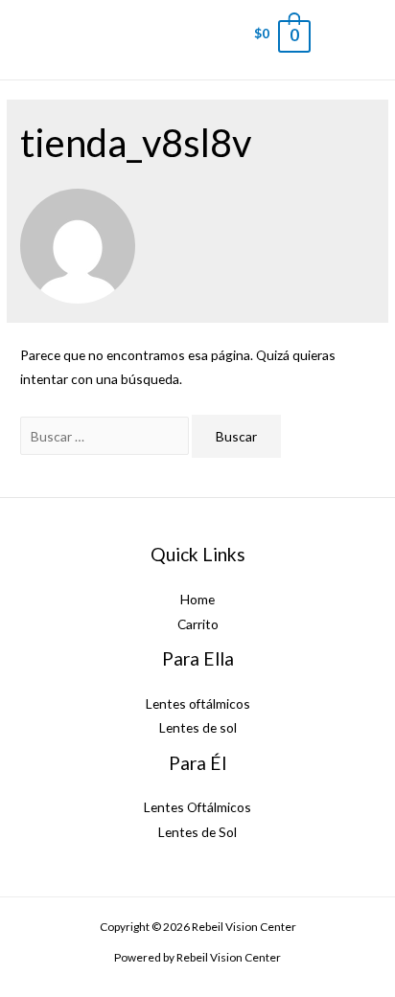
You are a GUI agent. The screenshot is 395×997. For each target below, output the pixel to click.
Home (197, 599)
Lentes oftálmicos (198, 703)
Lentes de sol (198, 727)
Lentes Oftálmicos (197, 807)
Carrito (198, 624)
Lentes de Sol (197, 832)
